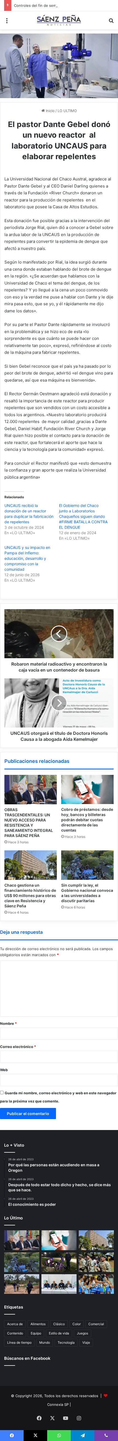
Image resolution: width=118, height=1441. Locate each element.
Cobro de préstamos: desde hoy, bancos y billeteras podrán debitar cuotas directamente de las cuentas (87, 819)
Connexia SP (58, 1404)
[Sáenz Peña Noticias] (59, 20)
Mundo (44, 1342)
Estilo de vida (59, 1333)
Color (76, 1324)
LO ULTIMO (67, 110)
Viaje (86, 1342)
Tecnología (66, 1342)
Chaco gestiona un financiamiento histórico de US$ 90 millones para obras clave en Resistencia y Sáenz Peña (30, 895)
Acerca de (15, 1324)
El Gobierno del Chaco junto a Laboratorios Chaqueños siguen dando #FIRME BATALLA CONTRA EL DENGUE (83, 516)
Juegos (82, 1333)
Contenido (15, 1333)
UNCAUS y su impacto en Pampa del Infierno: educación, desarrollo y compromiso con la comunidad (27, 558)
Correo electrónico (18, 1046)
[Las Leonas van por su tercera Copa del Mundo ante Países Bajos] (96, 1284)
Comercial (96, 1324)
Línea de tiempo (19, 1342)
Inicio (50, 110)
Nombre (8, 1023)
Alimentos (38, 1324)
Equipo (36, 1333)
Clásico (59, 1324)
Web (4, 1070)
